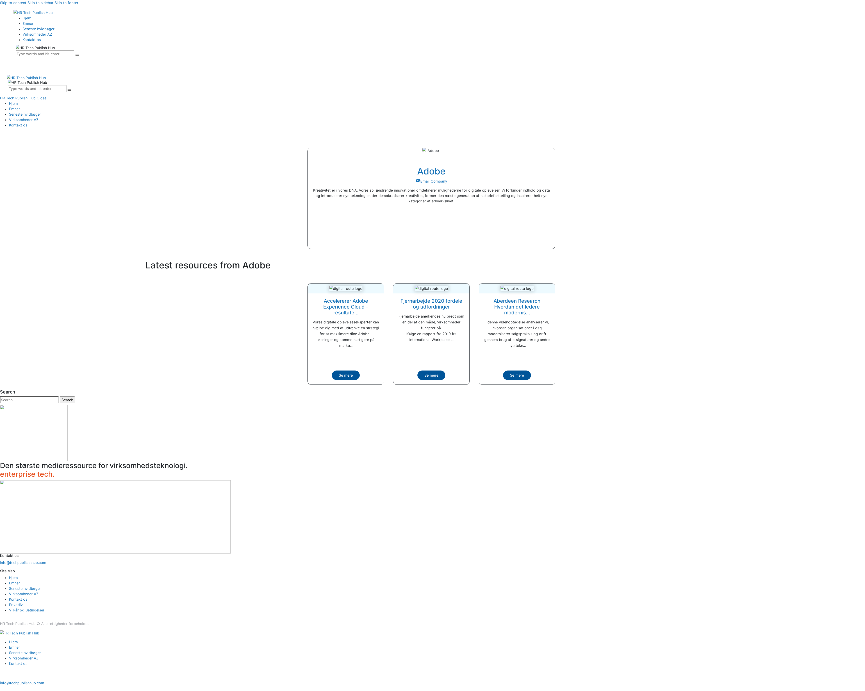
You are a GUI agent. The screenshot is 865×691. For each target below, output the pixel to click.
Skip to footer (66, 2)
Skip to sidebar (40, 2)
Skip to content (13, 2)
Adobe (431, 171)
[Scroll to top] (2, 688)
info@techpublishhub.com (22, 683)
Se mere (346, 375)
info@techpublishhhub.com (23, 562)
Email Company (433, 181)
